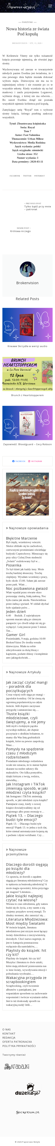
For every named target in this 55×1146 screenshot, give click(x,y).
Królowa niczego (20, 231)
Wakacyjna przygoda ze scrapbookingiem (26, 979)
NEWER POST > (24, 228)
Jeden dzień (16, 611)
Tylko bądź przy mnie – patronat (37, 208)
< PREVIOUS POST (32, 204)
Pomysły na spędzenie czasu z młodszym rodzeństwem (25, 753)
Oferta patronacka (17, 1041)
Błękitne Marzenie (21, 538)
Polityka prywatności (19, 1046)
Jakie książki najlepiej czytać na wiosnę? (24, 898)
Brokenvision (19, 43)
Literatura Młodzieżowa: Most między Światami (27, 921)
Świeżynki (27, 22)
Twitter (27, 176)
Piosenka (13, 565)
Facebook (15, 176)
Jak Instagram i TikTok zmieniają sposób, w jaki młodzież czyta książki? (27, 788)
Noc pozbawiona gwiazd (27, 588)
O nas (6, 1029)
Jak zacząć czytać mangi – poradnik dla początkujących (27, 686)
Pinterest (39, 176)
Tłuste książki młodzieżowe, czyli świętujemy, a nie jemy (25, 717)
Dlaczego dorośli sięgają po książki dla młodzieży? (27, 868)
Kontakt (9, 1033)
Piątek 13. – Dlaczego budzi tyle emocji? (24, 817)
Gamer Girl (15, 634)
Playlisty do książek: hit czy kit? (26, 952)
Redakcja (8, 1037)
